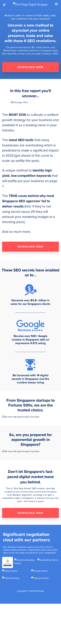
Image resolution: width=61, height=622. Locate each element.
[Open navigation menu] (4, 5)
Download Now (30, 67)
